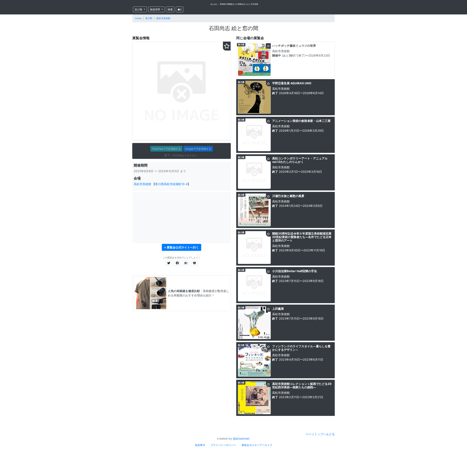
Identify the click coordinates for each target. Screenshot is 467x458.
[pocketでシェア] (194, 263)
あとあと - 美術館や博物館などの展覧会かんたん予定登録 (234, 4)
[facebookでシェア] (177, 263)
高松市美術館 (163, 18)
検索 (170, 9)
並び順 (139, 9)
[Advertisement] (181, 217)
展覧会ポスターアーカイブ (257, 445)
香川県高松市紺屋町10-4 (171, 184)
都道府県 (155, 9)
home (138, 18)
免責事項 (200, 445)
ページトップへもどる (320, 434)
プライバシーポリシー (223, 445)
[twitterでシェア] (169, 263)
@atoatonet (241, 438)
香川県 (148, 18)
